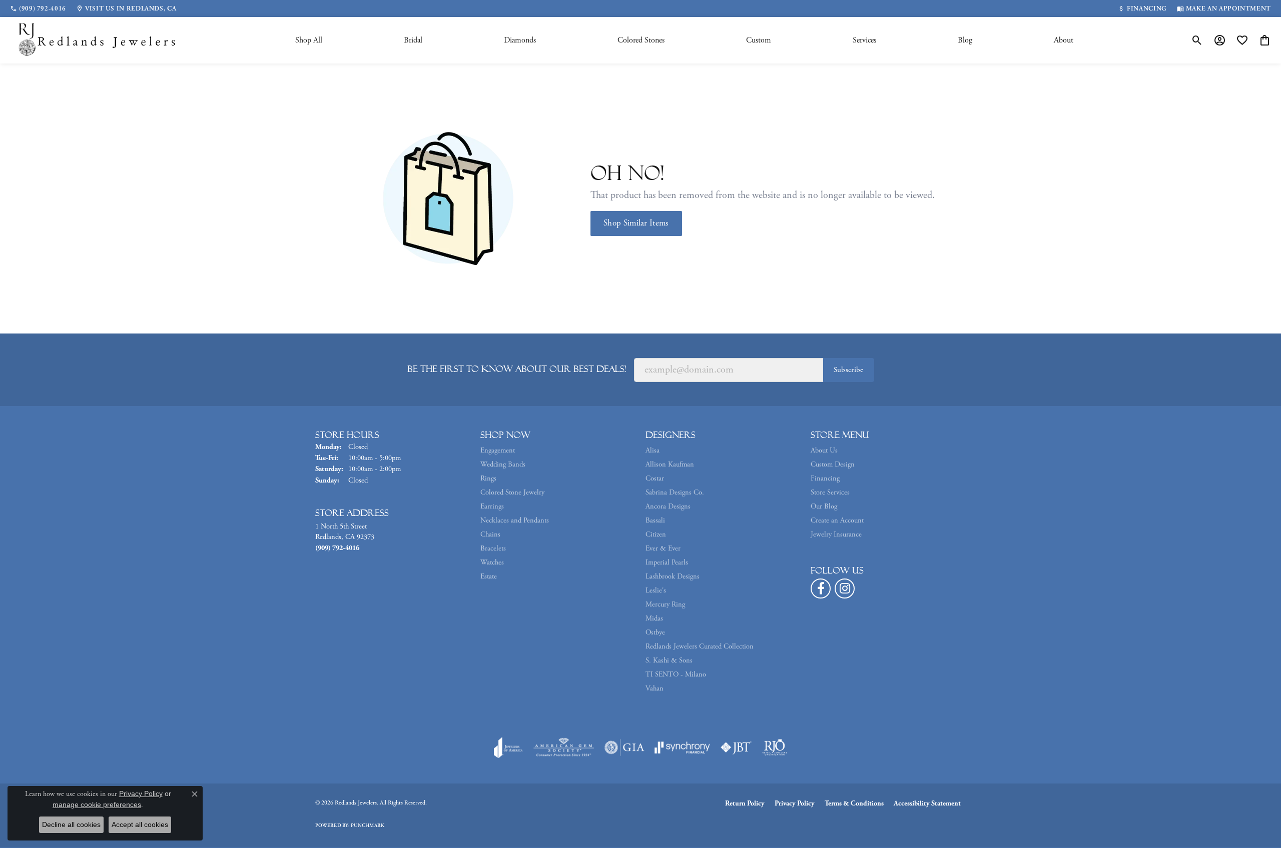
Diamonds (520, 40)
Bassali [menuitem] (655, 520)
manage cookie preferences (97, 804)
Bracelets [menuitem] (493, 548)
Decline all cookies (71, 824)
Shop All (308, 40)
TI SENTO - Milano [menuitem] (676, 674)
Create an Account (837, 520)
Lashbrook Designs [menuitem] (673, 576)
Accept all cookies (140, 824)
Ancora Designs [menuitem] (668, 506)
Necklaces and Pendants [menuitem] (514, 520)
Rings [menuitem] (488, 478)
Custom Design (833, 464)
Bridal (413, 40)
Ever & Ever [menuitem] (663, 548)
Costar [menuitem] (655, 478)
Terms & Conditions (854, 803)
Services (864, 40)
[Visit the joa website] (508, 747)
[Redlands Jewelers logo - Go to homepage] (98, 40)
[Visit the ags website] (563, 747)
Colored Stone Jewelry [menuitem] (512, 492)
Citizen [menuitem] (656, 534)
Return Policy (745, 803)
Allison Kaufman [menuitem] (670, 464)
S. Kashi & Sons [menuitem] (669, 660)
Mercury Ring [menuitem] (665, 604)
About (1063, 40)
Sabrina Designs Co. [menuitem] (675, 492)
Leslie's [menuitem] (656, 590)
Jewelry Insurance (836, 534)
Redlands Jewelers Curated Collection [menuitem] (700, 646)
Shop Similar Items (636, 223)
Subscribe (849, 369)
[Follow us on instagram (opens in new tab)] (845, 588)
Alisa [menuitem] (653, 450)
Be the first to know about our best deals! (516, 369)
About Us (824, 450)
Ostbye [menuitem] (655, 632)
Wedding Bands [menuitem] (502, 464)
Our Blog (824, 506)
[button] (1197, 40)
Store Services (830, 492)
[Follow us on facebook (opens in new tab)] (821, 588)
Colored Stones (641, 40)
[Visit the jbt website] (736, 747)
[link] (38, 8)
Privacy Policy (795, 803)
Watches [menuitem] (492, 562)
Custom (758, 40)
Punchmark (367, 825)
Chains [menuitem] (490, 534)
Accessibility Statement (927, 803)
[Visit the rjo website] (774, 747)
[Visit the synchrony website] (682, 747)
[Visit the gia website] (624, 747)
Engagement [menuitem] (497, 450)
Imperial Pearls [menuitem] (667, 562)
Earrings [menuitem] (492, 506)
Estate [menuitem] (488, 576)
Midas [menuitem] (654, 618)
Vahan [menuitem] (655, 688)
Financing (825, 478)
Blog (965, 40)
